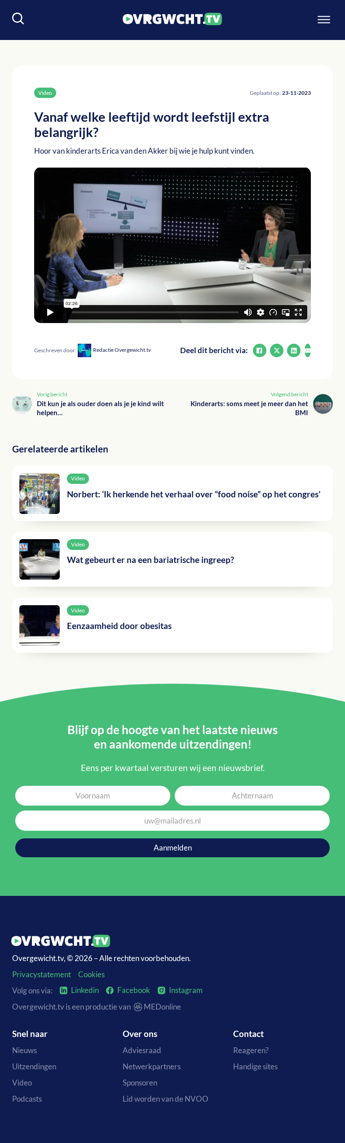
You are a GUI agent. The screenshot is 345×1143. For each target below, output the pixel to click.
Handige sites (255, 1066)
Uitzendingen (34, 1066)
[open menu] (324, 19)
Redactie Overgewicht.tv (122, 349)
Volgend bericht (289, 394)
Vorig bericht (52, 394)
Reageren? (251, 1050)
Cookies (91, 974)
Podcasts (27, 1098)
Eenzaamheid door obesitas (119, 625)
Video (22, 1082)
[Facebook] (259, 350)
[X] (276, 350)
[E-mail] (308, 350)
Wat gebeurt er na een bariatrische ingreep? (150, 559)
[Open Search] (18, 20)
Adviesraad (142, 1050)
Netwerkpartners (152, 1066)
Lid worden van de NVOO (165, 1098)
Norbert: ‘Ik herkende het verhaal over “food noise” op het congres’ (193, 494)
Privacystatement (41, 974)
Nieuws (24, 1050)
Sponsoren (140, 1082)
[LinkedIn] (294, 350)
